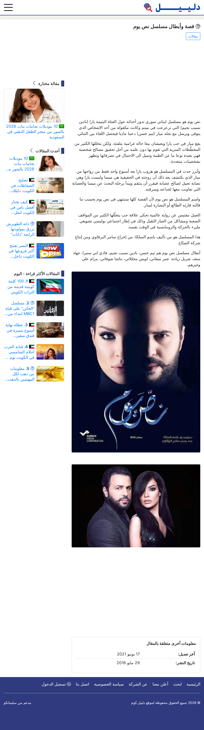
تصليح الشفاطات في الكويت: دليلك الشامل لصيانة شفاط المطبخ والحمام (22, 185)
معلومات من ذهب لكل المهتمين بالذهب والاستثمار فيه (21, 374)
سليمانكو (10, 703)
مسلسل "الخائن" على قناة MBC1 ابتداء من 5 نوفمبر (19, 308)
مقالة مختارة (48, 83)
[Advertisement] (136, 80)
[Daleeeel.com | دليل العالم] (172, 7)
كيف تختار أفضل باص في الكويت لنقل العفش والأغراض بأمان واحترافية (20, 207)
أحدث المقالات (47, 150)
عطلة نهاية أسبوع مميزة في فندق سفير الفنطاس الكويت (19, 330)
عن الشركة (138, 684)
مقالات (193, 36)
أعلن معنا (160, 684)
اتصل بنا (82, 684)
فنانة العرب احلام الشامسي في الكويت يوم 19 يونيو (19, 352)
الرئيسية (193, 684)
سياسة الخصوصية (109, 684)
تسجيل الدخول (54, 684)
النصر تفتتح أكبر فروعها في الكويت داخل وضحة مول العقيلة (21, 251)
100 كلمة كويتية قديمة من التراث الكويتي (20, 286)
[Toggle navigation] (8, 7)
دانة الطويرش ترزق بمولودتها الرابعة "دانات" (20, 229)
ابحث (177, 684)
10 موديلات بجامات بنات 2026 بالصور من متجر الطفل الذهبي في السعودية (35, 131)
